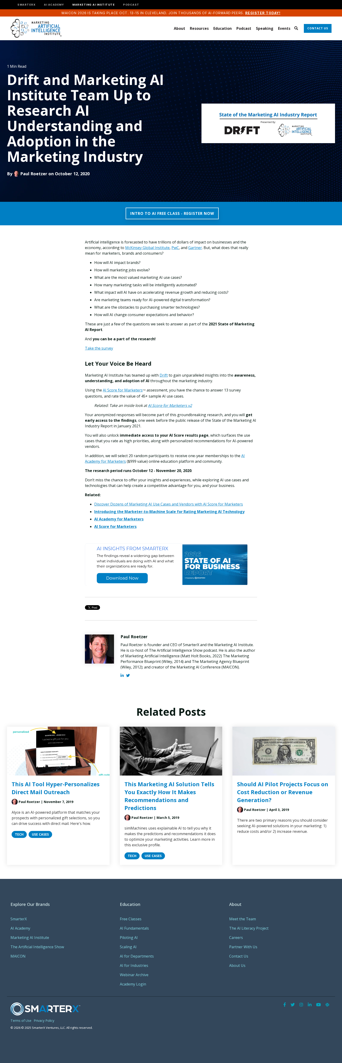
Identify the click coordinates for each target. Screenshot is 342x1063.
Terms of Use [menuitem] (20, 1020)
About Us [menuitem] (237, 965)
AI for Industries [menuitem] (134, 965)
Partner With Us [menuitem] (243, 946)
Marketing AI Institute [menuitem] (29, 937)
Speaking (264, 28)
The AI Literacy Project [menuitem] (248, 928)
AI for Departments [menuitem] (137, 956)
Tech (19, 834)
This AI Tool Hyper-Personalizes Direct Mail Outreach (56, 788)
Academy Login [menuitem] (133, 984)
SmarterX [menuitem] (18, 918)
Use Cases (40, 834)
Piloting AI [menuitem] (129, 937)
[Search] (296, 28)
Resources (199, 28)
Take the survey (99, 348)
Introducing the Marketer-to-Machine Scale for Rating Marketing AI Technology (169, 511)
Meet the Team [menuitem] (242, 918)
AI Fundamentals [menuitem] (134, 928)
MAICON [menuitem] (18, 956)
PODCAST (131, 4)
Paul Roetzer (33, 173)
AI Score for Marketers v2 (170, 405)
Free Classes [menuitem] (130, 918)
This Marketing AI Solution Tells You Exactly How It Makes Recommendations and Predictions (169, 796)
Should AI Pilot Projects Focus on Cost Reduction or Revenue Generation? (282, 792)
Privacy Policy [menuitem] (44, 1020)
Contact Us (317, 28)
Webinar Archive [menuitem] (134, 974)
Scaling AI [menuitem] (128, 946)
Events (284, 28)
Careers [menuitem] (236, 937)
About (179, 28)
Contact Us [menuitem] (238, 956)
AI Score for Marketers (115, 526)
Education (222, 28)
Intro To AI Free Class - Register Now (172, 213)
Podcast (243, 28)
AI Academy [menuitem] (20, 928)
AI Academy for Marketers (119, 519)
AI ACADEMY (54, 4)
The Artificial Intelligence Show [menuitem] (37, 946)
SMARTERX (26, 4)
